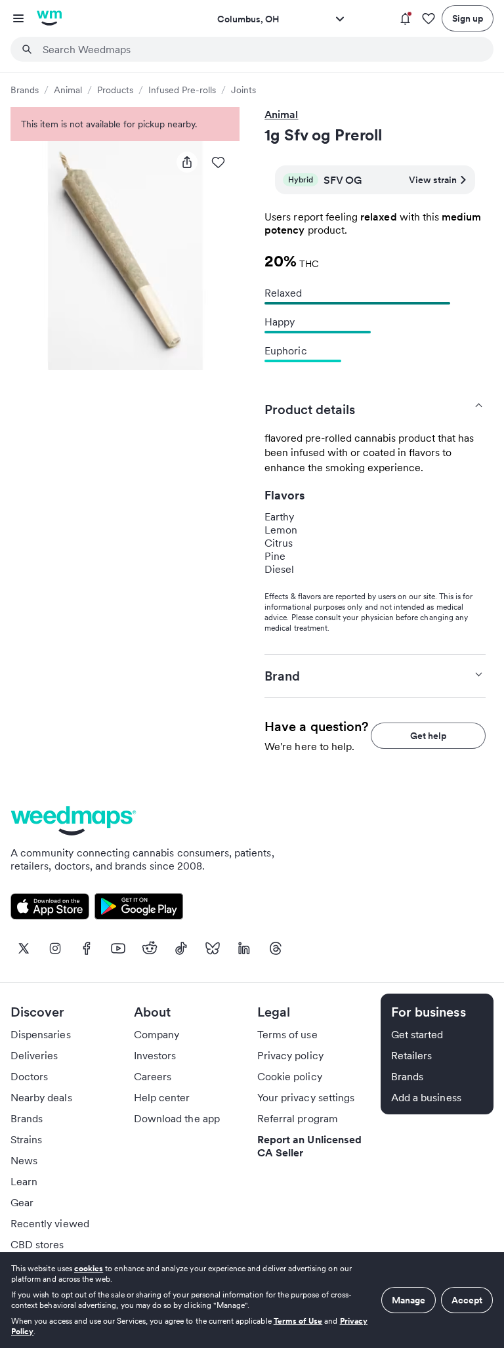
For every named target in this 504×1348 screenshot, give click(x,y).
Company (156, 1034)
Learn (23, 1181)
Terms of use (287, 1034)
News (23, 1160)
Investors (155, 1055)
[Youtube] (118, 948)
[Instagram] (55, 948)
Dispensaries (40, 1034)
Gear (21, 1202)
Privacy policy (290, 1055)
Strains (26, 1139)
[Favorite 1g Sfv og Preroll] (218, 162)
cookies (88, 1268)
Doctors (29, 1076)
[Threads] (275, 948)
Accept (467, 1300)
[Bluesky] (213, 948)
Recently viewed (49, 1223)
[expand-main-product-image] (125, 255)
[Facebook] (87, 948)
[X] (23, 948)
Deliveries (34, 1055)
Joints (243, 90)
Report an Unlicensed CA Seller (309, 1146)
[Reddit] (149, 948)
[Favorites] (428, 18)
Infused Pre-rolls (182, 90)
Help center (162, 1097)
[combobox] (259, 49)
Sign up (467, 18)
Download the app (177, 1118)
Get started (417, 1034)
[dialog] (252, 1300)
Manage (408, 1300)
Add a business (426, 1097)
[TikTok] (181, 948)
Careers (152, 1076)
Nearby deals (41, 1097)
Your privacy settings (305, 1097)
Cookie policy (289, 1076)
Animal (68, 90)
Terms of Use (298, 1321)
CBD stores (37, 1244)
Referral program (297, 1118)
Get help (428, 736)
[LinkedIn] (244, 948)
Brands (24, 90)
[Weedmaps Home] (49, 18)
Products (115, 90)
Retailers (411, 1055)
